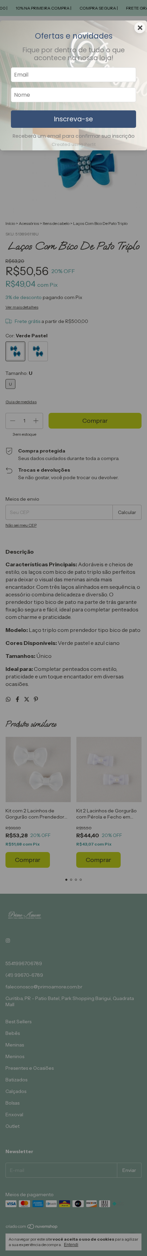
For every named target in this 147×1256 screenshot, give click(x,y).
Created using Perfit (74, 144)
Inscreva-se (73, 119)
